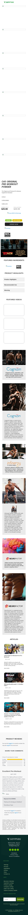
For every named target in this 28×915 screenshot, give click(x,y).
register (9, 745)
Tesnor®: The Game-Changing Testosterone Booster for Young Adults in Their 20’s (12, 715)
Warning (7, 290)
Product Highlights (10, 279)
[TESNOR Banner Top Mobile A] (14, 248)
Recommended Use (10, 285)
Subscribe (20, 899)
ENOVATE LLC (17, 911)
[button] (14, 224)
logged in (11, 743)
